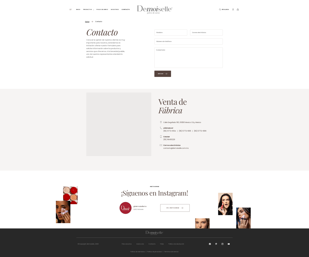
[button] (224, 9)
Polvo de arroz (127, 244)
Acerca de (140, 244)
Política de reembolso (137, 252)
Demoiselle (90, 244)
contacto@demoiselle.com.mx (176, 148)
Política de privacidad (154, 252)
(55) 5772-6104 (169, 131)
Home (87, 21)
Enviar (160, 74)
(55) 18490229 (169, 139)
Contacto (151, 244)
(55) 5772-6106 (200, 131)
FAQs (162, 244)
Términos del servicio (171, 252)
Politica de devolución (176, 244)
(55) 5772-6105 (185, 131)
